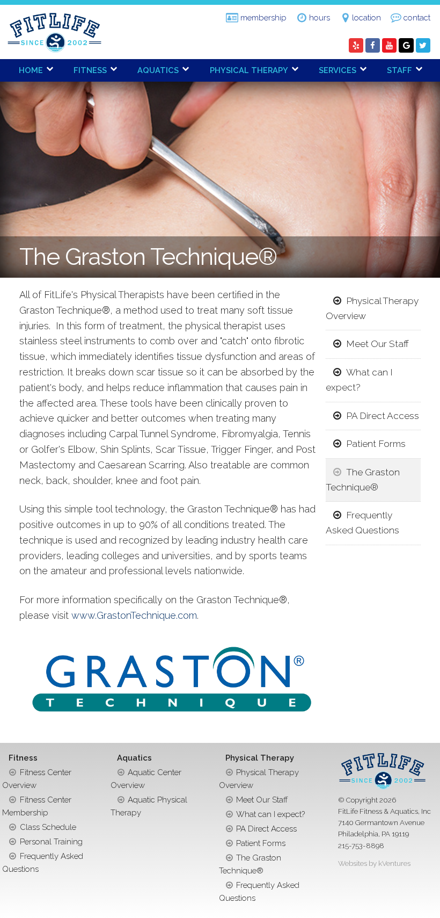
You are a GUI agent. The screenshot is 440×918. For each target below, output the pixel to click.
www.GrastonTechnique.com (134, 615)
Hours (319, 18)
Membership (263, 18)
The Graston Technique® (362, 480)
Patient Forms (376, 443)
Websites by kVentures (374, 863)
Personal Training (51, 842)
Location (366, 18)
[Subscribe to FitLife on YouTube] (389, 45)
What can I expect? (359, 380)
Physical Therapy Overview (372, 308)
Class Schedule (48, 827)
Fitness (90, 70)
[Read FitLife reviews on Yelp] (356, 45)
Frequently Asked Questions (362, 523)
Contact (417, 18)
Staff (399, 70)
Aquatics (158, 70)
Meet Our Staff (377, 343)
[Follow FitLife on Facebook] (372, 45)
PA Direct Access (382, 415)
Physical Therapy (249, 70)
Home (31, 70)
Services (337, 70)
